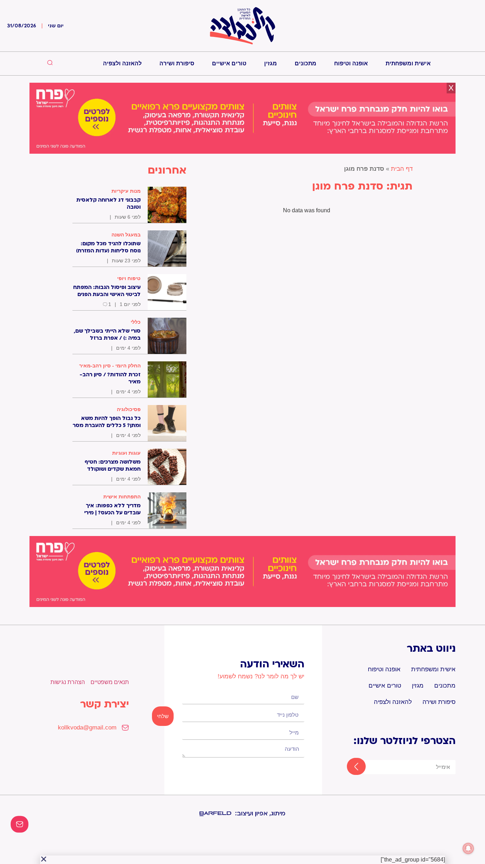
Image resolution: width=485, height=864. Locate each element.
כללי (136, 322)
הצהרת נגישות (67, 682)
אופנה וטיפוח (351, 63)
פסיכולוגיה (129, 409)
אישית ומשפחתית (408, 63)
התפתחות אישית (122, 496)
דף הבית (402, 168)
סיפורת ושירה (176, 63)
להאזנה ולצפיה (122, 63)
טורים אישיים (229, 63)
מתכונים (305, 63)
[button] (43, 859)
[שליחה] (350, 767)
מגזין (270, 63)
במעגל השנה (126, 234)
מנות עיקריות (126, 191)
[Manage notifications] (468, 848)
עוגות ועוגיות (126, 453)
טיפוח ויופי (129, 278)
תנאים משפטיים (110, 682)
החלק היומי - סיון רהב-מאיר (110, 365)
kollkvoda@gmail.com (87, 727)
